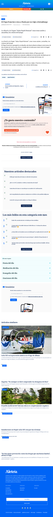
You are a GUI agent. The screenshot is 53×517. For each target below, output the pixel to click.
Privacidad (45, 512)
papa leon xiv (5, 327)
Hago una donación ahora (10, 130)
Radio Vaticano (16, 24)
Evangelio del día (10, 273)
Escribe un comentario (26, 157)
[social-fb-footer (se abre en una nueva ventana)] (25, 508)
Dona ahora (26, 9)
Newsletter (22, 488)
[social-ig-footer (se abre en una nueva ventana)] (30, 508)
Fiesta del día (8, 263)
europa (3, 77)
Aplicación (22, 490)
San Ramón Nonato (30, 6)
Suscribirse (26, 499)
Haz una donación (17, 512)
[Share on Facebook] (41, 37)
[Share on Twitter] (46, 37)
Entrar (31, 152)
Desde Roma (4, 16)
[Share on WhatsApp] (51, 37)
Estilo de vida (8, 492)
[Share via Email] (48, 37)
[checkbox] (10, 296)
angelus (4, 365)
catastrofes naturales (7, 413)
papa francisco (11, 77)
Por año (35, 488)
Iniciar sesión (27, 503)
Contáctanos (39, 512)
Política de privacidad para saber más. (28, 106)
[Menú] (9, 4)
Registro (11, 9)
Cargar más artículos (26, 205)
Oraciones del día (10, 278)
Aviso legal (33, 512)
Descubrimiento (9, 493)
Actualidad (8, 488)
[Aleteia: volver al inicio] (26, 3)
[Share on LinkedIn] (43, 37)
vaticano (4, 389)
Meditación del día (10, 268)
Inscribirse (6, 110)
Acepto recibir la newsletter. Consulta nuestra (19, 106)
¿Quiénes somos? (26, 512)
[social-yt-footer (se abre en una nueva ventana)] (22, 508)
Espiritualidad (8, 490)
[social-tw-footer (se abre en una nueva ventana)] (27, 508)
